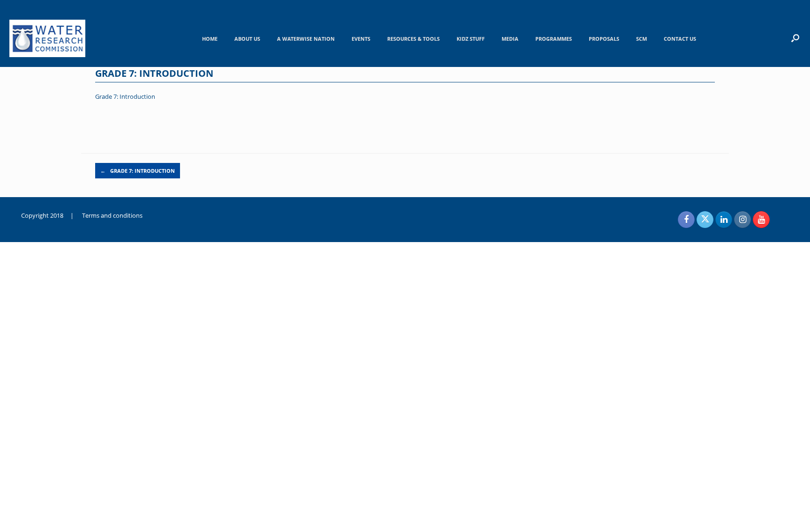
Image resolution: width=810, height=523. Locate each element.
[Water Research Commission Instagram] (742, 219)
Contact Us (680, 38)
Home (210, 38)
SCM (641, 38)
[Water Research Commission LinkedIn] (723, 219)
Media (510, 38)
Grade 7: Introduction (125, 96)
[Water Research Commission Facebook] (686, 219)
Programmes (553, 38)
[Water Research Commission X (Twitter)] (705, 219)
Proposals (604, 38)
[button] (795, 38)
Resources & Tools (413, 38)
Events (361, 38)
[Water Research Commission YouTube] (761, 219)
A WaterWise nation (306, 38)
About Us (247, 38)
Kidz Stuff (471, 38)
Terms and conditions (112, 215)
